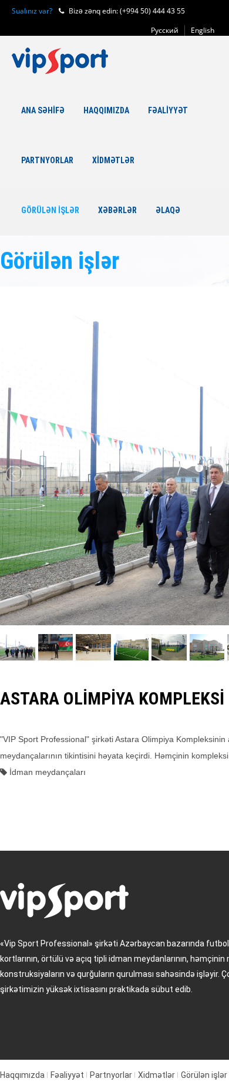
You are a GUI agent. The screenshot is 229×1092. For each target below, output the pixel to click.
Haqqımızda (106, 110)
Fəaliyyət (168, 110)
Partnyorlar (47, 160)
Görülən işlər (50, 210)
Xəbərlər (117, 210)
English (202, 30)
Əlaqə (168, 210)
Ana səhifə (43, 110)
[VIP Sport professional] (60, 61)
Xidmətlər (113, 160)
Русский (165, 30)
